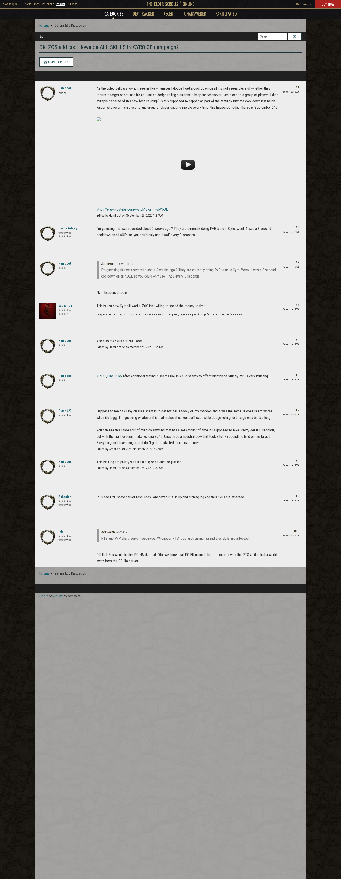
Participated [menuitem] (226, 13)
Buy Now (328, 4)
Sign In (43, 36)
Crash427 (64, 411)
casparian (65, 305)
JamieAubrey (67, 228)
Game (28, 4)
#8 (297, 461)
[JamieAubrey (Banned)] (47, 233)
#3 (297, 263)
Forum (60, 4)
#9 (297, 496)
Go (295, 36)
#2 (297, 227)
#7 (297, 410)
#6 (297, 375)
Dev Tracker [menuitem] (143, 13)
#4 (297, 305)
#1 (297, 87)
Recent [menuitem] (169, 13)
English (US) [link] (10, 4)
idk (60, 532)
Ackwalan (64, 497)
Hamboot (64, 88)
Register (57, 596)
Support (72, 4)
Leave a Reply (58, 62)
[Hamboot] (47, 93)
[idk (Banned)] (47, 537)
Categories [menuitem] (113, 13)
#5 (297, 340)
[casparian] (47, 311)
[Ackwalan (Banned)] (47, 502)
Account (39, 4)
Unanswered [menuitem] (195, 13)
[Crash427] (47, 416)
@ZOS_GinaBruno (109, 376)
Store (50, 4)
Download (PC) (303, 4)
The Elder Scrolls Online (170, 3)
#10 (296, 531)
